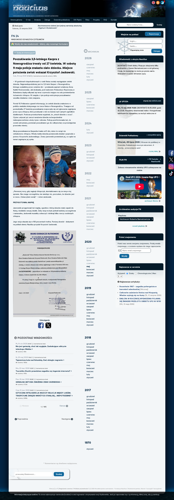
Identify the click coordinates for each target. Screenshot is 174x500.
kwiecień (90, 269)
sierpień (90, 306)
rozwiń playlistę (138, 226)
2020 (88, 241)
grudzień (90, 294)
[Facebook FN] (171, 153)
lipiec (88, 309)
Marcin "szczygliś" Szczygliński (151, 489)
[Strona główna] (40, 16)
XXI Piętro (77, 20)
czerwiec (90, 312)
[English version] (153, 2)
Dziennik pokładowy (62, 20)
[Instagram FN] (171, 166)
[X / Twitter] (48, 325)
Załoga (47, 20)
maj (88, 316)
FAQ (105, 20)
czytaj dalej (153, 151)
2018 (88, 337)
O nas (28, 20)
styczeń (89, 275)
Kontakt (114, 20)
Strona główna (16, 20)
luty (88, 374)
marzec (89, 272)
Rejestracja (153, 34)
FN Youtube (154, 159)
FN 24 (15, 36)
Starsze (63, 406)
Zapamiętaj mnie (137, 50)
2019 (88, 288)
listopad (90, 297)
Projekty (96, 20)
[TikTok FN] (171, 173)
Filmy (87, 20)
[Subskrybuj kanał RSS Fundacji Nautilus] (158, 2)
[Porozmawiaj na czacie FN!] (162, 2)
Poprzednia (22, 419)
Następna (66, 419)
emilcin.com (156, 101)
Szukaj (159, 25)
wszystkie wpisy (154, 135)
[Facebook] (41, 325)
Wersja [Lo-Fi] (54, 489)
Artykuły (37, 20)
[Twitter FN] (171, 159)
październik (91, 300)
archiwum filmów (151, 201)
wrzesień (90, 303)
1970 (88, 442)
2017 (88, 390)
